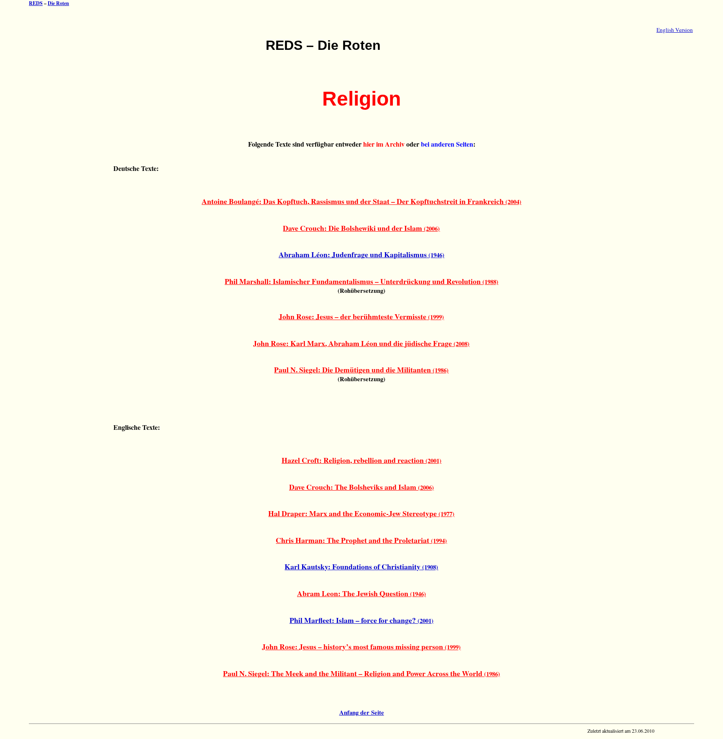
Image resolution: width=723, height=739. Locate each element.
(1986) (361, 370)
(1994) (361, 540)
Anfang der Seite (361, 712)
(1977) (361, 513)
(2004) (361, 201)
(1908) (361, 567)
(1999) (361, 317)
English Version (674, 30)
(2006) (361, 228)
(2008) (361, 343)
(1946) (361, 255)
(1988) (361, 281)
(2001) (361, 460)
